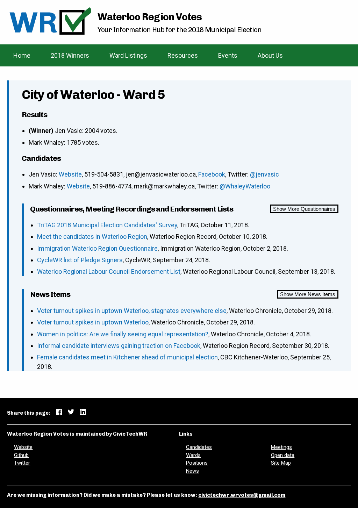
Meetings (281, 447)
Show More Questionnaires (304, 209)
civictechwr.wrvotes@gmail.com (241, 495)
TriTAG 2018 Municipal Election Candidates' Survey (107, 225)
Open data (282, 455)
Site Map (281, 463)
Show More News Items (307, 294)
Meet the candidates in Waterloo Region (92, 236)
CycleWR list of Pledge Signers (80, 260)
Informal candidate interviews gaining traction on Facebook (118, 345)
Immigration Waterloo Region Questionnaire (97, 248)
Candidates (199, 447)
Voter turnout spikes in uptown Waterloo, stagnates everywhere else (132, 310)
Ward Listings (128, 55)
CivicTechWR (130, 434)
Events (227, 55)
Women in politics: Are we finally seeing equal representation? (122, 334)
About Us (270, 55)
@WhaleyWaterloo (245, 186)
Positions (197, 463)
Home (21, 55)
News (192, 471)
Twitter (22, 463)
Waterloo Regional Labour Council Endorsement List (108, 271)
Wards (193, 455)
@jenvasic (264, 174)
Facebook (211, 174)
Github (21, 455)
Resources (182, 55)
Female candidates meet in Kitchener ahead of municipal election (127, 357)
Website (70, 174)
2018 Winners (70, 55)
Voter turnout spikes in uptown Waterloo (93, 322)
